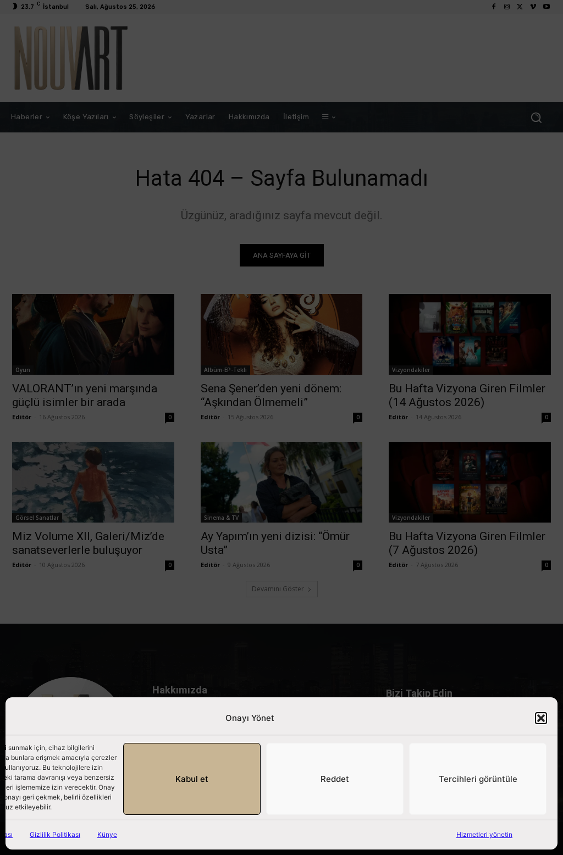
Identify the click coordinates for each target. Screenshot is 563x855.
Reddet (335, 779)
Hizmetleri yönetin (484, 834)
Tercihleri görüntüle (478, 779)
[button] (541, 718)
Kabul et (191, 779)
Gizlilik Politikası (55, 834)
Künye (107, 834)
